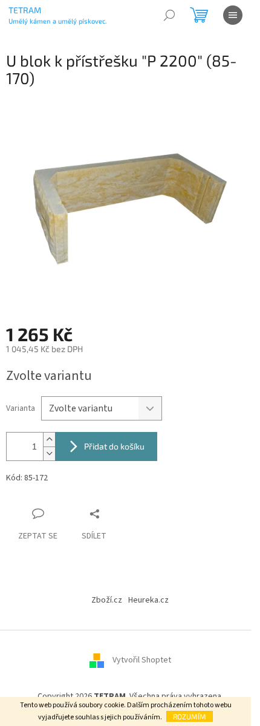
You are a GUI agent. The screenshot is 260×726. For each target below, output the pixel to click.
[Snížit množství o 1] (49, 453)
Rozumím (189, 716)
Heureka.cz (148, 600)
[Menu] (233, 15)
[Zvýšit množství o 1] (49, 439)
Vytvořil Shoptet (141, 661)
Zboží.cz (106, 600)
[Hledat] (169, 15)
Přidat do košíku (114, 446)
